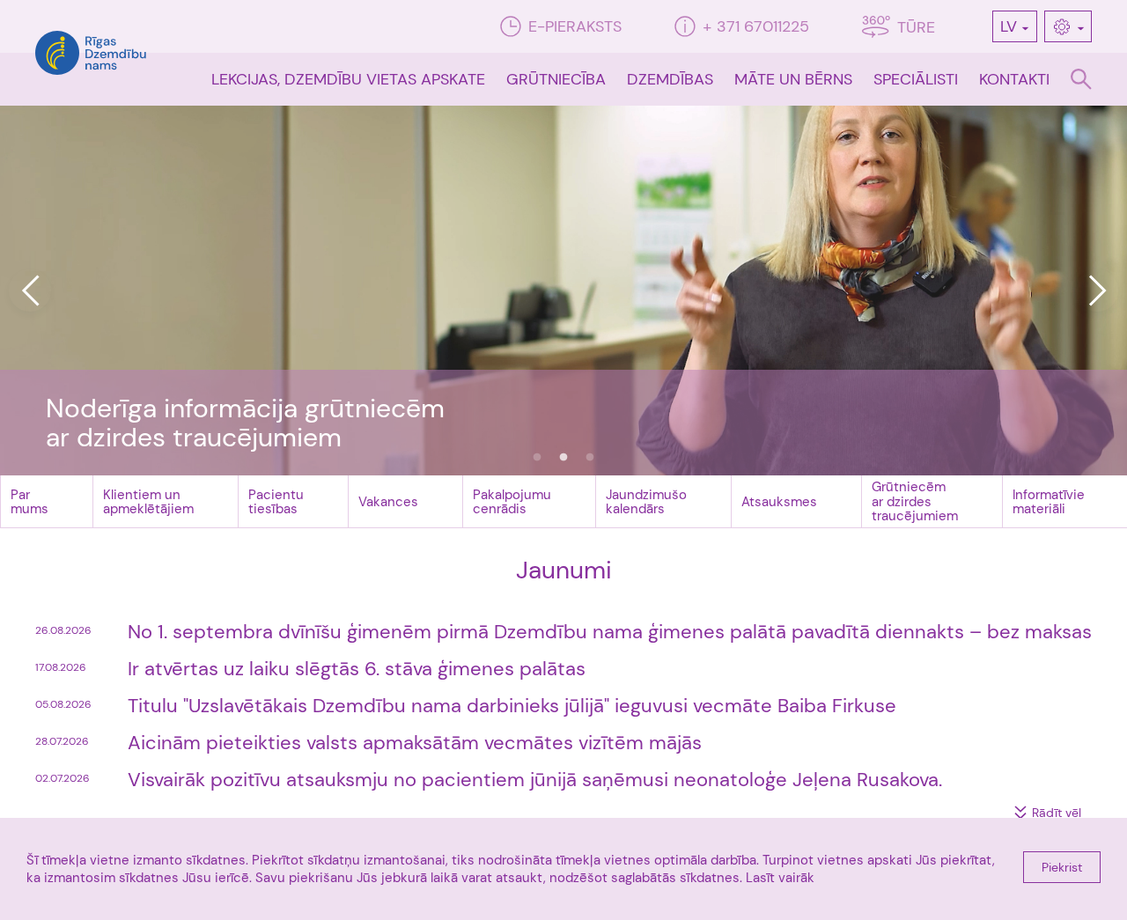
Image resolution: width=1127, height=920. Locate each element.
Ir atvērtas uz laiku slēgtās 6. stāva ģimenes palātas (357, 668)
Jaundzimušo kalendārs (646, 502)
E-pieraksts (575, 26)
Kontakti (1014, 79)
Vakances (388, 502)
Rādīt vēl (1056, 813)
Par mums (29, 502)
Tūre (916, 27)
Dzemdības (670, 79)
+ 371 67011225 (756, 26)
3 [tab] (590, 458)
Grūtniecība (556, 79)
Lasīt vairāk (780, 878)
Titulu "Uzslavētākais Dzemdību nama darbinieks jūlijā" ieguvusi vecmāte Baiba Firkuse (512, 705)
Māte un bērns (793, 79)
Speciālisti (915, 79)
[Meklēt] (1081, 79)
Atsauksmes (779, 502)
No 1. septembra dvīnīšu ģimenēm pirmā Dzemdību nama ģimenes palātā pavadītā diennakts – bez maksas (610, 631)
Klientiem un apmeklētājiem (148, 502)
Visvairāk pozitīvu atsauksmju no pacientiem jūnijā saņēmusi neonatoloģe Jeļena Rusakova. (535, 779)
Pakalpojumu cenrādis (512, 502)
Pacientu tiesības (276, 502)
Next (1097, 290)
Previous (30, 290)
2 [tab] (563, 458)
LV (1008, 26)
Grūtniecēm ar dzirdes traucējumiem (915, 501)
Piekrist (1062, 867)
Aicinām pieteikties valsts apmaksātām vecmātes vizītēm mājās (415, 742)
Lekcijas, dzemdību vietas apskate (348, 79)
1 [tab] (537, 458)
